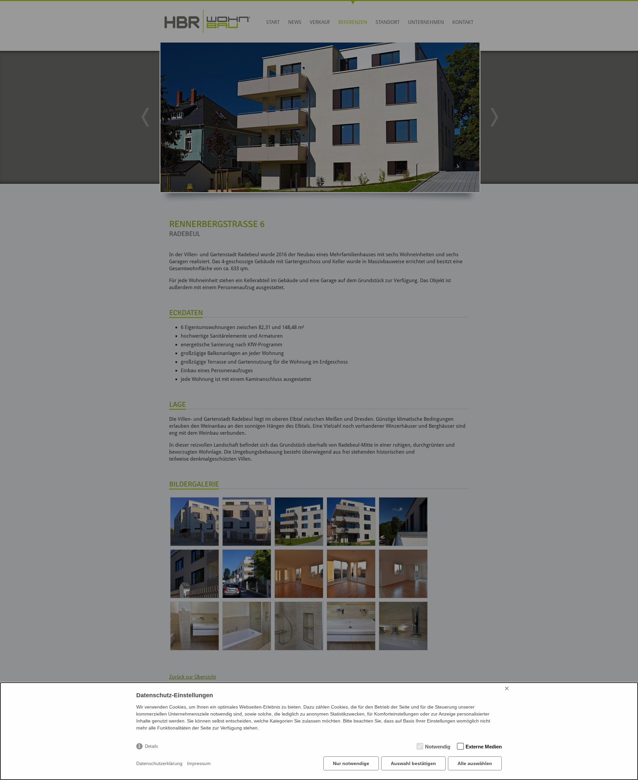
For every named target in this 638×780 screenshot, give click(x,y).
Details (151, 746)
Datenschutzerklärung (159, 763)
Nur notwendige (351, 763)
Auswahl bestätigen (413, 763)
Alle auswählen (475, 763)
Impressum (199, 763)
